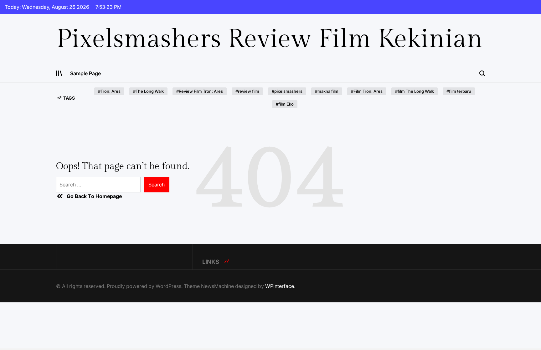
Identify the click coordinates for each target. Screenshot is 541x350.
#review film (247, 91)
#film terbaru (458, 91)
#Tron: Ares (109, 91)
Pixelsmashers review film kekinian (269, 39)
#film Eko (285, 104)
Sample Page (85, 73)
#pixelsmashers (287, 91)
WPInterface (279, 286)
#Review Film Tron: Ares (199, 91)
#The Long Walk (148, 91)
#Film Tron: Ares (367, 91)
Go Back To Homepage (94, 196)
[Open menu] (59, 73)
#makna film (326, 91)
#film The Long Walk (414, 91)
